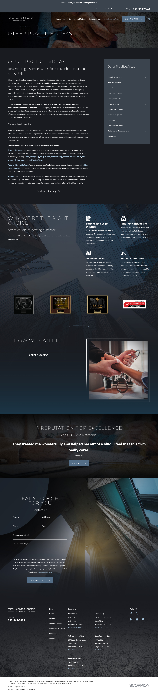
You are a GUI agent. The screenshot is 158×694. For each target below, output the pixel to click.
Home (51, 614)
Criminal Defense (55, 624)
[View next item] (89, 326)
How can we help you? (21, 544)
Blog (128, 9)
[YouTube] (143, 619)
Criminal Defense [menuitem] (80, 19)
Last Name (46, 517)
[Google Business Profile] (137, 619)
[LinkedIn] (143, 613)
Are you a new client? (21, 535)
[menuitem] (125, 77)
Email (44, 526)
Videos (120, 9)
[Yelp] (131, 619)
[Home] (21, 19)
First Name (17, 517)
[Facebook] (131, 613)
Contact (52, 639)
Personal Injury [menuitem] (95, 19)
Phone (15, 526)
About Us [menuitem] (67, 19)
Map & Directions (74, 627)
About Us (52, 619)
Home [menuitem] (58, 19)
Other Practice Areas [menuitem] (111, 19)
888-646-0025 (141, 8)
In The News (110, 9)
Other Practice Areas (57, 629)
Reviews (99, 9)
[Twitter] (137, 613)
